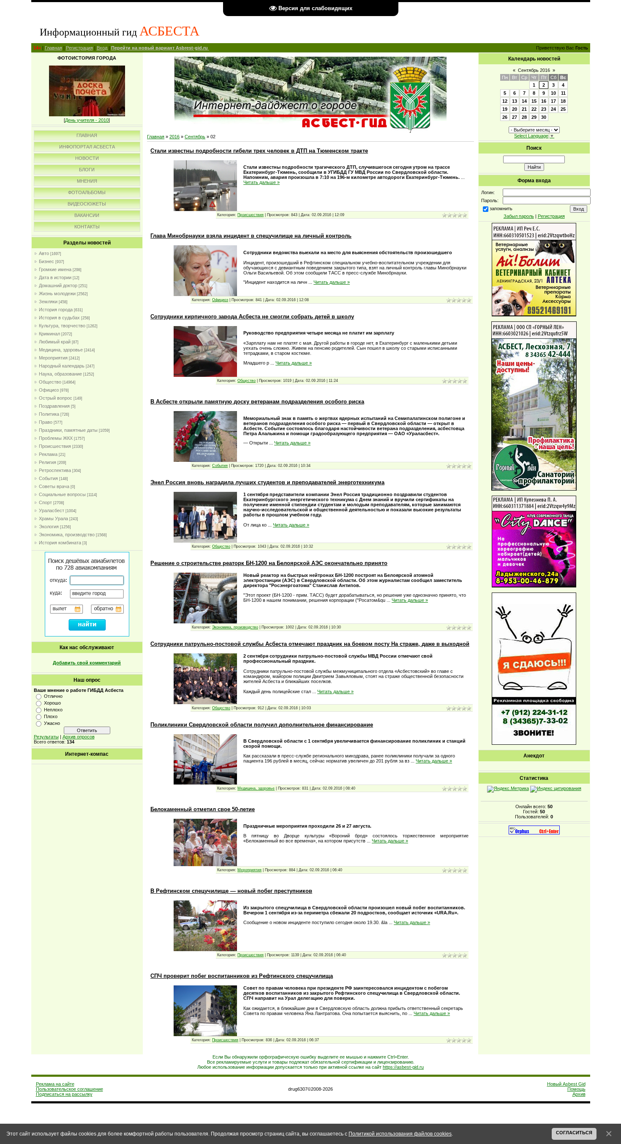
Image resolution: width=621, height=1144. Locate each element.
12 (504, 101)
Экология (49, 526)
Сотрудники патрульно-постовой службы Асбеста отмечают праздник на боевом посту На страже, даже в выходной (309, 644)
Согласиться (574, 1132)
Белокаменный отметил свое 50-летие (202, 809)
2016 (174, 136)
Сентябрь (195, 136)
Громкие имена (55, 269)
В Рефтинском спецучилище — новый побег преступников (231, 891)
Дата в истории (55, 277)
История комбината (60, 542)
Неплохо (53, 709)
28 (524, 117)
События (48, 478)
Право (45, 422)
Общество (50, 381)
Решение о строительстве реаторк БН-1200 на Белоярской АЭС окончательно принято (268, 563)
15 (534, 101)
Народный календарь (61, 365)
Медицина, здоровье (61, 349)
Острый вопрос (55, 398)
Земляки (48, 301)
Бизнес (46, 261)
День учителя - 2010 (87, 120)
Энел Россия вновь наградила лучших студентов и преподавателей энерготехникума (267, 482)
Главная (53, 47)
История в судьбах (59, 317)
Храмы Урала (53, 518)
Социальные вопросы (62, 494)
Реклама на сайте (55, 1083)
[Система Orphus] (534, 832)
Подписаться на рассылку (64, 1094)
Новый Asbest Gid (566, 1083)
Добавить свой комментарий (87, 662)
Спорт (45, 502)
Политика (49, 414)
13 (514, 101)
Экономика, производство (67, 534)
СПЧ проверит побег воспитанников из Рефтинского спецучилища (241, 976)
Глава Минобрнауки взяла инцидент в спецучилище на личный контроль (250, 236)
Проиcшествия (55, 446)
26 (504, 117)
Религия (47, 462)
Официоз (49, 389)
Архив (579, 1094)
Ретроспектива (55, 470)
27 (514, 117)
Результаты (46, 736)
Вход (102, 47)
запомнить (501, 208)
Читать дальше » (261, 182)
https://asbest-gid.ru (403, 1067)
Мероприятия (53, 357)
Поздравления (54, 406)
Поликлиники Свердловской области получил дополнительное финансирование (261, 725)
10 (553, 93)
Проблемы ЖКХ (56, 438)
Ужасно (52, 723)
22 (534, 109)
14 (524, 101)
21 (524, 109)
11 (563, 93)
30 (543, 117)
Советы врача (54, 486)
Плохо (50, 716)
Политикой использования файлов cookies (400, 1133)
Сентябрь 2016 (534, 70)
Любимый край (55, 341)
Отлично (53, 696)
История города (56, 309)
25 (563, 109)
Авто (44, 253)
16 (543, 101)
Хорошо (52, 702)
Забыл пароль (519, 216)
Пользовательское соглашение (69, 1089)
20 (514, 109)
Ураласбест (51, 510)
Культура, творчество (62, 325)
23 (543, 109)
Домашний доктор (58, 285)
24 (553, 109)
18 (563, 101)
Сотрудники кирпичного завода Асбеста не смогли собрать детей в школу (252, 316)
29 (534, 117)
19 (504, 109)
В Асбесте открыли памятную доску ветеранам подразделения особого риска (257, 401)
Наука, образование (60, 373)
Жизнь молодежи (57, 293)
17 (553, 101)
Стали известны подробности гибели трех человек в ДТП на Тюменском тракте (259, 151)
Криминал (49, 333)
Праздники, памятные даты (68, 430)
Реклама (48, 454)
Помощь (576, 1089)
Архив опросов (79, 736)
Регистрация (79, 47)
